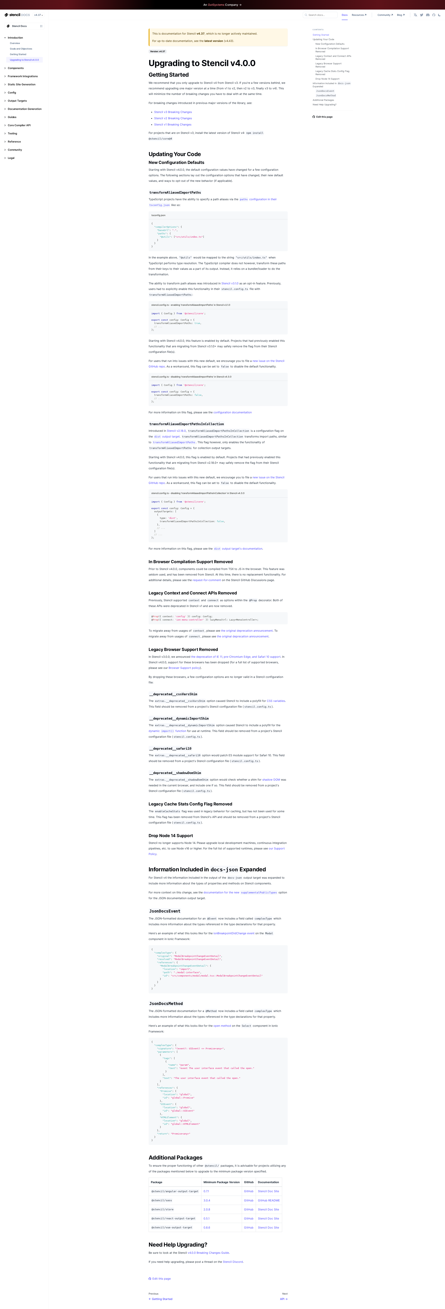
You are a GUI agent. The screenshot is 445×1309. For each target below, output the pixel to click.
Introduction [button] (15, 37)
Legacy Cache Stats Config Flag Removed (332, 73)
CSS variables (276, 701)
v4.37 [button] (37, 14)
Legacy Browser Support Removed (328, 65)
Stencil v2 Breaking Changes (173, 118)
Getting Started (18, 54)
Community (384, 14)
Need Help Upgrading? (324, 104)
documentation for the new (240, 892)
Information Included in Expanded (331, 85)
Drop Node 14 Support (327, 79)
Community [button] (15, 149)
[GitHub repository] (434, 15)
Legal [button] (11, 158)
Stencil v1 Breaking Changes (172, 124)
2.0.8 (207, 1209)
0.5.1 (206, 1218)
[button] (415, 15)
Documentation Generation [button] (24, 109)
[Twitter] (422, 15)
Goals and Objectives (21, 48)
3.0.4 (207, 1200)
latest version (213, 41)
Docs (345, 14)
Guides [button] (12, 117)
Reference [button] (14, 141)
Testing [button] (12, 133)
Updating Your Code (323, 39)
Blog (399, 14)
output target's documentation (238, 548)
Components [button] (16, 68)
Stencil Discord (233, 1261)
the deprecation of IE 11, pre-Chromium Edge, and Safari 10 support (236, 656)
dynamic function (167, 731)
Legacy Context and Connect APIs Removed (333, 57)
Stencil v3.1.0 (229, 283)
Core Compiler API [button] (19, 125)
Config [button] (12, 92)
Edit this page (161, 1278)
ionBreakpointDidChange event (233, 933)
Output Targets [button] (17, 100)
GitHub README (269, 1200)
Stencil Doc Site (268, 1191)
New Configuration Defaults (330, 44)
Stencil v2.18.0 (176, 430)
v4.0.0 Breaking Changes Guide (208, 1252)
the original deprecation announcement (247, 630)
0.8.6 (207, 1227)
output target (167, 436)
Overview (15, 43)
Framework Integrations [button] (23, 76)
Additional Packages (323, 100)
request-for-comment (207, 580)
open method (222, 1025)
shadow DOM (271, 779)
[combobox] (320, 15)
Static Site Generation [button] (21, 84)
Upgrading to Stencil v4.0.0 (24, 59)
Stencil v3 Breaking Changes (173, 112)
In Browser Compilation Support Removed (332, 50)
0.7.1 (206, 1191)
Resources (358, 14)
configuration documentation (232, 412)
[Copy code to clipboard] (283, 223)
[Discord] (428, 15)
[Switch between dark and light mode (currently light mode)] (439, 15)
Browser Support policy (184, 668)
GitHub (248, 1191)
